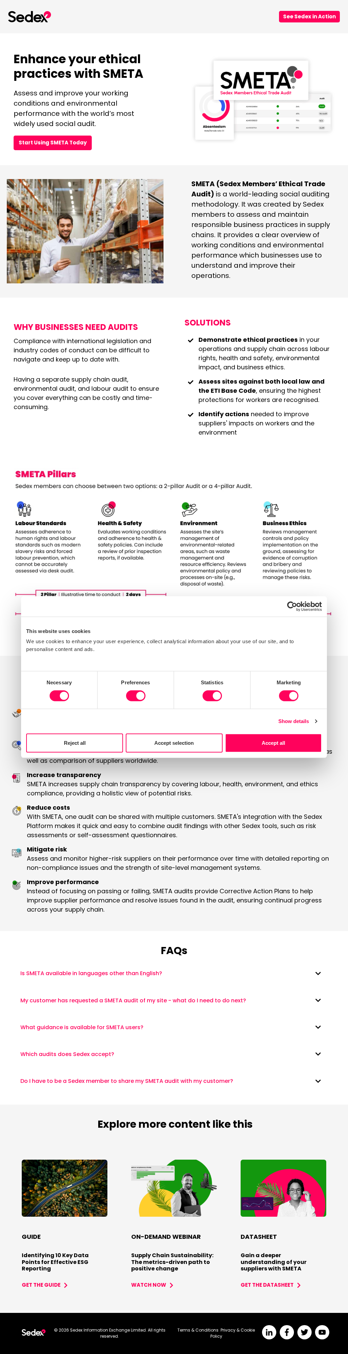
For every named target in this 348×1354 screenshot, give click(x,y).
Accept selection (174, 742)
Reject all (75, 742)
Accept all (273, 742)
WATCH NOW (148, 1284)
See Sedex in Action (309, 16)
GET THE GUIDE (41, 1284)
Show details (293, 721)
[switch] (135, 695)
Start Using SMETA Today (53, 142)
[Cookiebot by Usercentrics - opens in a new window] (292, 606)
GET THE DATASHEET (267, 1284)
